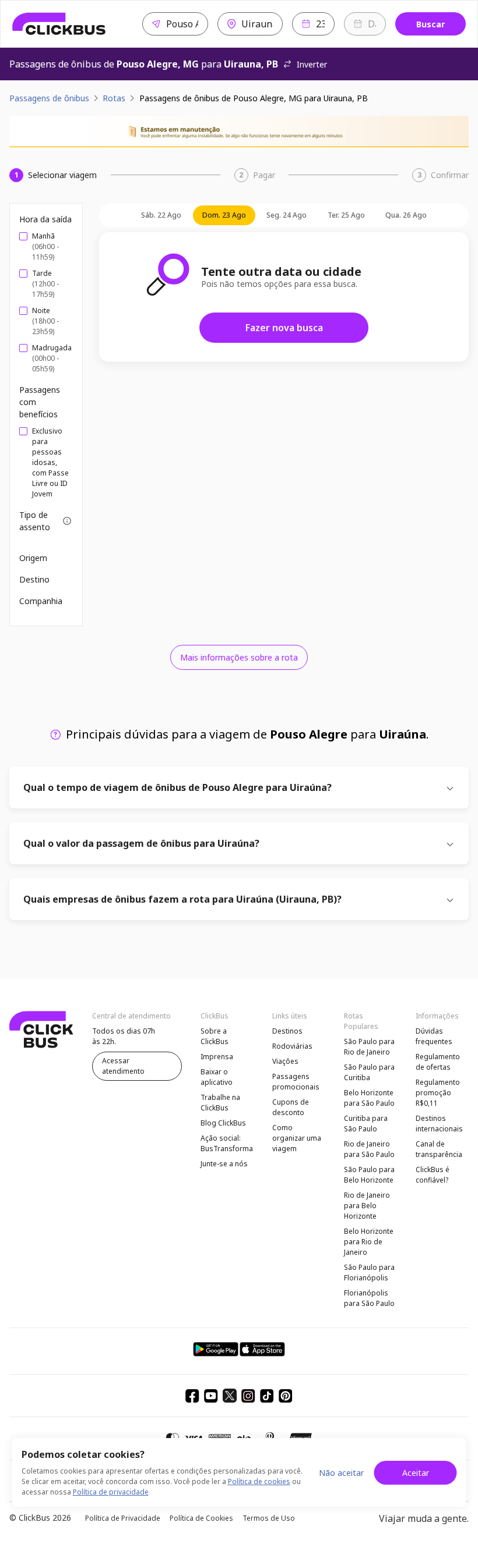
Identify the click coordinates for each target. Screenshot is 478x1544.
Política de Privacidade (122, 1518)
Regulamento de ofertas (438, 1062)
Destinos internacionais (439, 1123)
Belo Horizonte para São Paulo (369, 1098)
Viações (285, 1061)
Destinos (287, 1031)
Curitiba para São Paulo (366, 1123)
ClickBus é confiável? (432, 1175)
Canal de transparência (439, 1149)
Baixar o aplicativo (217, 1077)
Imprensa (217, 1057)
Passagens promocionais (295, 1081)
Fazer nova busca (284, 327)
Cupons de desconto (290, 1107)
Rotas (114, 98)
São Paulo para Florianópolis (369, 1272)
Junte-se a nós (224, 1164)
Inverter (312, 64)
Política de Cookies (201, 1518)
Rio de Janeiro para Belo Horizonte (367, 1205)
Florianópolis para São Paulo (369, 1298)
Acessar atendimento (123, 1066)
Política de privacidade (111, 1492)
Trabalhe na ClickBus (220, 1102)
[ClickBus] (59, 24)
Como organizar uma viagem (296, 1138)
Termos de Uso (268, 1518)
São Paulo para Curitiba (369, 1072)
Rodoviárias (292, 1046)
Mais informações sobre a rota (239, 657)
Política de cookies (259, 1481)
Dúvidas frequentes (434, 1036)
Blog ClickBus (223, 1123)
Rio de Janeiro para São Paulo (369, 1149)
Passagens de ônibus (49, 98)
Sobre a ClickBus (215, 1036)
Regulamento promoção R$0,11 (438, 1092)
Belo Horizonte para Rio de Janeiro (368, 1241)
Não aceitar (341, 1472)
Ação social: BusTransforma (227, 1143)
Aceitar (415, 1472)
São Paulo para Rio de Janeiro (369, 1047)
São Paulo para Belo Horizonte (369, 1175)
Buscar (430, 24)
